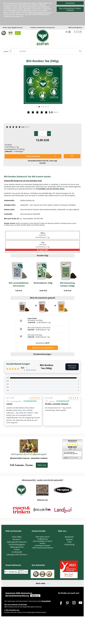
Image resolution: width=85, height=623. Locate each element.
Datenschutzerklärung (37, 12)
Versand (42, 163)
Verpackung (69, 544)
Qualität (69, 539)
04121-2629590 (12, 27)
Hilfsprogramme (17, 547)
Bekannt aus (42, 500)
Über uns (42, 465)
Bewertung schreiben (72, 367)
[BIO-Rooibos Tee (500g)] (24, 307)
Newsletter (69, 537)
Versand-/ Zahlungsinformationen (17, 540)
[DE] (69, 32)
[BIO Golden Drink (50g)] (62, 307)
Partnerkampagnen (17, 544)
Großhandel (17, 552)
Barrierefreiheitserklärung (17, 595)
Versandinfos (46, 601)
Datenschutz (26, 593)
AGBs (18, 593)
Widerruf (35, 595)
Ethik (69, 542)
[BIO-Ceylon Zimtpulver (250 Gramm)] (43, 307)
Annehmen (70, 3)
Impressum (10, 593)
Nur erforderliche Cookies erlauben (70, 9)
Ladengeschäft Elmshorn (16, 554)
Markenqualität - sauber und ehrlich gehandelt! (42, 480)
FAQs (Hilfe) (16, 537)
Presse (17, 549)
